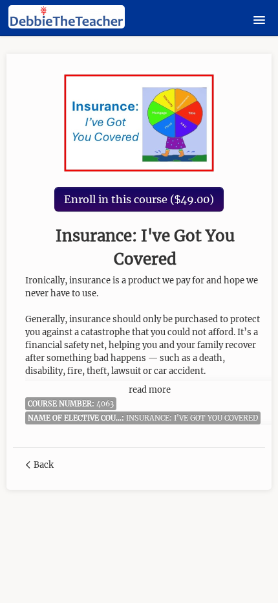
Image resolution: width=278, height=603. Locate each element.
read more (150, 389)
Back (44, 464)
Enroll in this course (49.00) (139, 199)
